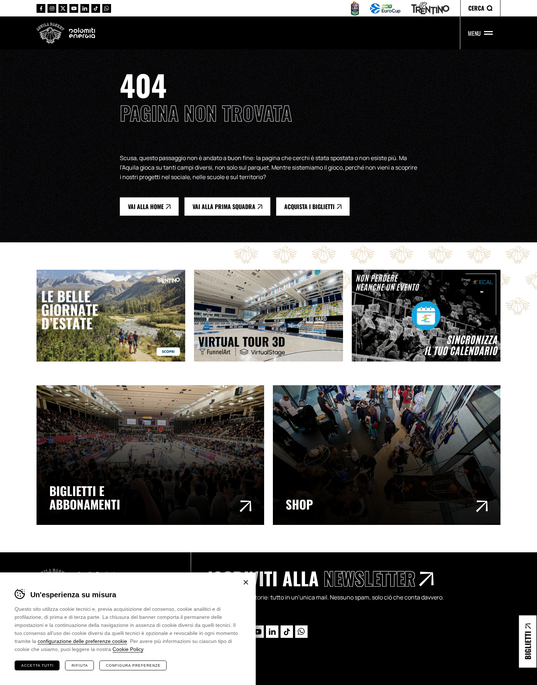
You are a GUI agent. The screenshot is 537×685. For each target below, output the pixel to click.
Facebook (41, 8)
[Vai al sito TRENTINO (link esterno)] (430, 8)
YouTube (73, 8)
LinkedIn (84, 8)
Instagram (51, 8)
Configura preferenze (133, 665)
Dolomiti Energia (82, 33)
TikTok (95, 8)
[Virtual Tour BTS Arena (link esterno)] (272, 316)
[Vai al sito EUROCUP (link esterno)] (385, 8)
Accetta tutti (37, 665)
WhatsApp (106, 8)
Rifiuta (80, 665)
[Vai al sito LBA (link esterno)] (355, 8)
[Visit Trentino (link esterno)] (115, 316)
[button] (480, 8)
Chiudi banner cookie (246, 582)
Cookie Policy (128, 649)
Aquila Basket (50, 33)
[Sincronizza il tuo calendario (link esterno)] (430, 316)
